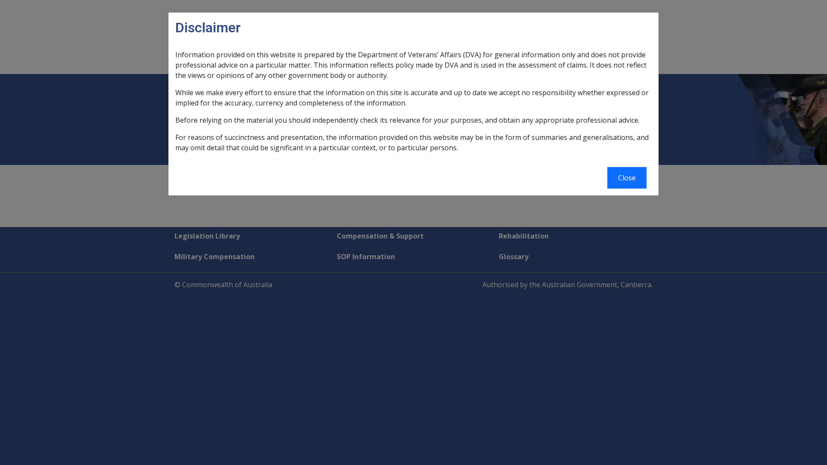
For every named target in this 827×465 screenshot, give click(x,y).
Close (627, 178)
